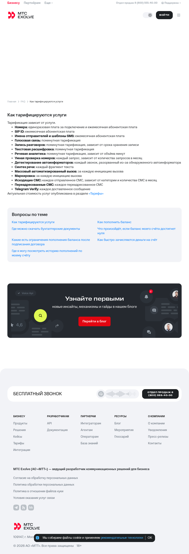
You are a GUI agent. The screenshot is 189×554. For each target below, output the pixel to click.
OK (150, 537)
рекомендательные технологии (122, 537)
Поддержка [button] (171, 2)
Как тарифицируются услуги (33, 222)
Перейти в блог (94, 321)
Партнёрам (32, 3)
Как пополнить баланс (114, 222)
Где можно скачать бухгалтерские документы (46, 229)
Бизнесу (13, 3)
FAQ (23, 101)
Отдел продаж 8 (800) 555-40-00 (136, 2)
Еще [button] (47, 3)
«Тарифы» (96, 193)
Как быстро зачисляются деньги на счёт (127, 240)
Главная (11, 101)
